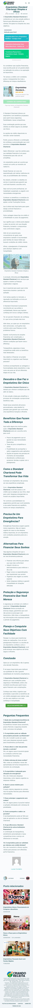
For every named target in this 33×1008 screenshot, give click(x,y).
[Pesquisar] (25, 3)
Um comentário (16, 937)
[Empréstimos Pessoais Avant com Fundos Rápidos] (16, 948)
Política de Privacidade (9, 1003)
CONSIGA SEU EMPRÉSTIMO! (16, 102)
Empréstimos (25, 13)
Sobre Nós (28, 1003)
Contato (20, 1003)
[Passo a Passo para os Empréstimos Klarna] (16, 922)
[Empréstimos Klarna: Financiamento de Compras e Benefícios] (16, 896)
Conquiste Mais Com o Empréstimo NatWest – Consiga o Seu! (16, 38)
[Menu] (29, 3)
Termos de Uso (16, 1006)
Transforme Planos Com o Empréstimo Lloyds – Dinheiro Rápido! (16, 54)
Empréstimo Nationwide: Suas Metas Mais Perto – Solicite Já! (16, 45)
